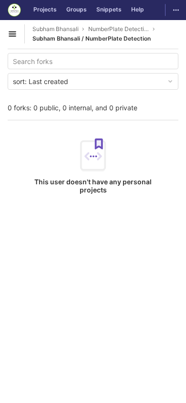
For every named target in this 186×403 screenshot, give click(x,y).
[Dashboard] (14, 10)
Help (137, 9)
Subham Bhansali (55, 28)
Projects (45, 9)
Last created (40, 81)
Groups (76, 9)
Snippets (109, 9)
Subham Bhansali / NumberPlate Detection (91, 38)
